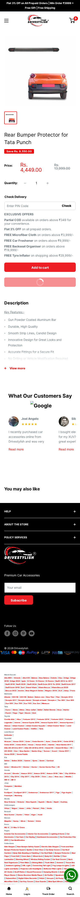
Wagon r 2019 (51, 691)
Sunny (16, 821)
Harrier (66, 710)
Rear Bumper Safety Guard (28, 847)
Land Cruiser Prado (21, 729)
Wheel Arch (38, 856)
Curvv (8, 710)
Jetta (28, 808)
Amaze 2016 (39, 773)
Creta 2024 (21, 745)
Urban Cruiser (18, 726)
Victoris (17, 678)
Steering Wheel (22, 859)
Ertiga (66, 678)
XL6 (60, 691)
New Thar (50, 697)
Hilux (19, 719)
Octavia (20, 802)
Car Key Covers (26, 881)
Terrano (31, 821)
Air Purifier (49, 875)
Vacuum (50, 878)
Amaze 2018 (52, 773)
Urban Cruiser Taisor (56, 726)
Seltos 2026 (17, 761)
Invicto (21, 691)
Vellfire (34, 729)
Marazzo (45, 703)
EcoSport (8, 792)
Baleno (34, 678)
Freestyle (8, 795)
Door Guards (40, 881)
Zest (34, 713)
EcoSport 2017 (20, 792)
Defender (8, 735)
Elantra (51, 745)
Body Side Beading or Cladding (26, 853)
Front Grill (15, 856)
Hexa (59, 710)
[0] (72, 20)
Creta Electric (38, 741)
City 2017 (25, 777)
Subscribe (19, 600)
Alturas (7, 697)
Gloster (26, 767)
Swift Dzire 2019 (12, 687)
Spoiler (29, 850)
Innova (17, 722)
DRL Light (26, 865)
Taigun (14, 808)
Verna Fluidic (22, 754)
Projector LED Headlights (31, 869)
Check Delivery (15, 197)
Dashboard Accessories (47, 837)
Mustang (18, 795)
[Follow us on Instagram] (15, 633)
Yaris (41, 729)
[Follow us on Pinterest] (23, 633)
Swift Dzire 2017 (69, 684)
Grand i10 (49, 748)
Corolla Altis (9, 719)
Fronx (72, 691)
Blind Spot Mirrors (55, 881)
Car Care (19, 837)
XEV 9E (15, 697)
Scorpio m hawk (40, 700)
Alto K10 (26, 678)
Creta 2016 (56, 741)
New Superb (31, 802)
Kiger (33, 815)
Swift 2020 (21, 684)
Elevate (16, 773)
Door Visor (39, 850)
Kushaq (64, 802)
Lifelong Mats (37, 862)
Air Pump (59, 878)
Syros (35, 761)
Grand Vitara (31, 687)
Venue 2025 (18, 741)
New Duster (9, 815)
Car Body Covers (53, 850)
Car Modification (18, 840)
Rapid (56, 802)
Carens (27, 761)
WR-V (6, 780)
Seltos (7, 761)
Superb (41, 802)
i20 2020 (8, 751)
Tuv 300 (61, 700)
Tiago (15, 713)
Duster (19, 815)
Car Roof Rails (47, 853)
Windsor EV (16, 767)
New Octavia (9, 802)
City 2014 (15, 777)
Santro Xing (36, 751)
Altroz (22, 710)
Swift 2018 (10, 684)
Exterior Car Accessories (15, 834)
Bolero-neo (39, 697)
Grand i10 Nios (61, 748)
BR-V (13, 780)
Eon (15, 751)
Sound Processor (34, 872)
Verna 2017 (64, 751)
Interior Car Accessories (38, 834)
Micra (23, 821)
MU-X (6, 827)
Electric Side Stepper (50, 847)
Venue (30, 745)
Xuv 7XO (27, 703)
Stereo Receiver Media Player (30, 875)
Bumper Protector (62, 853)
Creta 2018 (68, 741)
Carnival (50, 761)
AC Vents (8, 872)
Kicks (38, 821)
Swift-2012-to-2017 (64, 681)
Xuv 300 (70, 700)
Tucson (47, 751)
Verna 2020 (9, 754)
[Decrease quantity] (24, 183)
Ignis (24, 681)
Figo (58, 792)
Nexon (28, 713)
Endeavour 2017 (47, 792)
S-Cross (31, 681)
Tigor (21, 713)
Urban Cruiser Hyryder (35, 726)
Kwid (40, 815)
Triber (26, 815)
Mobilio (68, 777)
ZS (58, 767)
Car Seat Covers (59, 859)
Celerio (54, 678)
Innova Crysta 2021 (49, 722)
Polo (43, 808)
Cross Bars (26, 856)
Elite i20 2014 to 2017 (13, 748)
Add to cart (40, 268)
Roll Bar (57, 856)
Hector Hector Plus (47, 767)
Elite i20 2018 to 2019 (34, 748)
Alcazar (7, 741)
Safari (40, 710)
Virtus (6, 808)
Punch (8, 713)
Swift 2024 (31, 684)
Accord (7, 773)
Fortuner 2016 (43, 719)
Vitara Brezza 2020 (60, 687)
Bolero (30, 697)
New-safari (31, 710)
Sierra (15, 710)
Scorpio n (52, 700)
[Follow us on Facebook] (7, 633)
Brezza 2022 (11, 691)
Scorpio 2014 (67, 697)
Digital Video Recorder (27, 878)
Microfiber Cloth (11, 881)
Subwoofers (11, 878)
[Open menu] (6, 20)
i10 (71, 748)
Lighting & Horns (57, 834)
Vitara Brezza (44, 687)
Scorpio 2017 (11, 700)
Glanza (7, 726)
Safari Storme (49, 710)
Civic (44, 777)
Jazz (50, 777)
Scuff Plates (20, 872)
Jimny (66, 691)
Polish (41, 878)
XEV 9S (23, 697)
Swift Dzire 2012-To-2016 (49, 684)
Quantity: (11, 183)
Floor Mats (24, 862)
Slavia (49, 802)
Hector (34, 767)
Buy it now (26, 283)
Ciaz (60, 678)
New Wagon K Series (34, 691)
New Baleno (44, 678)
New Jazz (59, 777)
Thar (58, 697)
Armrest (60, 862)
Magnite (7, 821)
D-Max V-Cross (18, 827)
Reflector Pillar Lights (53, 869)
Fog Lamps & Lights (60, 865)
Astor (6, 767)
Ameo (21, 808)
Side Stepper (9, 847)
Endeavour (33, 792)
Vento (49, 808)
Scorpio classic (24, 700)
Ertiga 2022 (15, 681)
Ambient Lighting (13, 865)
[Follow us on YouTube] (32, 633)
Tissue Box (70, 862)
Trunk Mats (49, 862)
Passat (36, 808)
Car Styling (30, 837)
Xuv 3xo (36, 703)
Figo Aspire (66, 792)
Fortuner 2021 (57, 719)
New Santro (24, 751)
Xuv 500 (9, 703)
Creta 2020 (9, 745)
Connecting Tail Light (41, 865)
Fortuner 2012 (29, 719)
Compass (8, 786)
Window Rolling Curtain (41, 859)
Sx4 (22, 687)
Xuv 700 (18, 703)
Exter (28, 741)
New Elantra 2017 (63, 745)
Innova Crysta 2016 (30, 722)
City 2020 (35, 777)
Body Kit (48, 856)
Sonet (41, 761)
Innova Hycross (66, 722)
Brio (61, 773)
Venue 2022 (41, 745)
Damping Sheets (50, 872)
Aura (48, 741)
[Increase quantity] (47, 183)
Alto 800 (8, 678)
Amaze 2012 (26, 773)
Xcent (54, 751)
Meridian (18, 786)
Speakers (59, 875)
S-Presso (40, 681)
